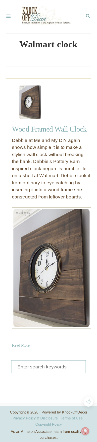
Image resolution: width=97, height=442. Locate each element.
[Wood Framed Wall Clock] (30, 102)
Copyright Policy (48, 424)
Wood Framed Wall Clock (49, 129)
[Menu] (8, 16)
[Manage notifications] (85, 431)
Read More (21, 345)
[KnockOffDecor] (48, 16)
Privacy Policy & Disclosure (35, 418)
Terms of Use (72, 418)
